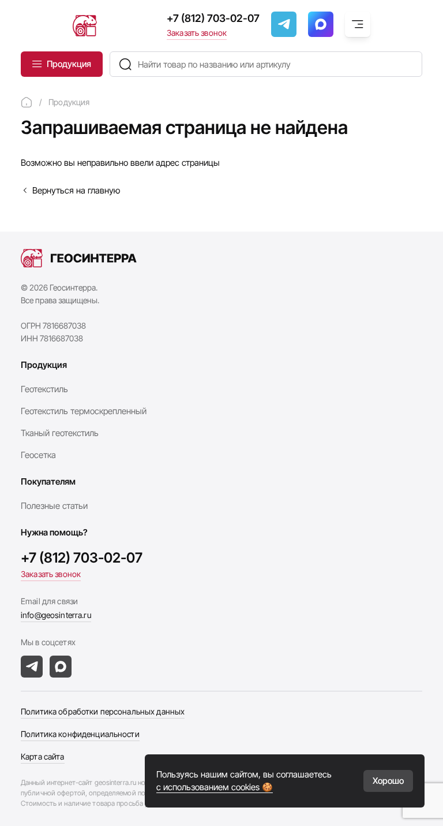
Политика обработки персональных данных (103, 711)
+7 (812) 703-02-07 (213, 18)
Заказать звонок (197, 33)
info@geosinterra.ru (56, 615)
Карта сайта (43, 756)
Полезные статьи (54, 505)
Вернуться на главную (76, 190)
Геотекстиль (44, 389)
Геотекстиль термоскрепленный (84, 410)
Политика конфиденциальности (80, 734)
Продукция (69, 63)
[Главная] (26, 102)
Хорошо (388, 780)
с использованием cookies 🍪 (214, 787)
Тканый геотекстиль (60, 432)
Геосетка (38, 454)
